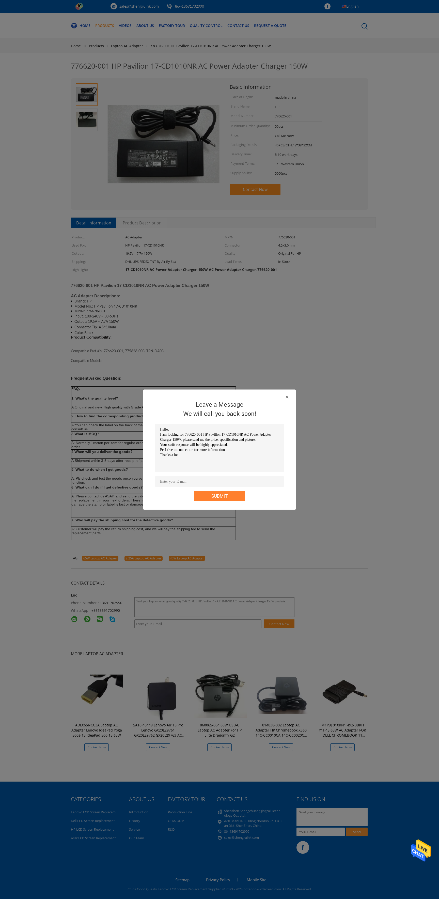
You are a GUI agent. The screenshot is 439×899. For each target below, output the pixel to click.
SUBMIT (219, 495)
